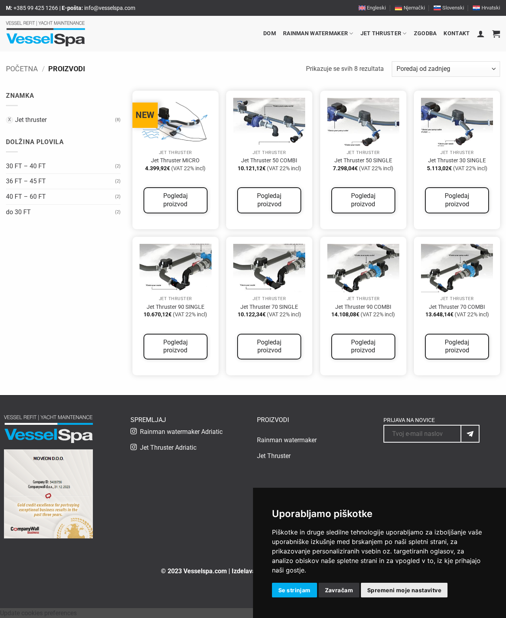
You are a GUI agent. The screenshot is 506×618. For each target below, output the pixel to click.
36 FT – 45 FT (26, 181)
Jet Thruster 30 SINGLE (457, 160)
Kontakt (457, 33)
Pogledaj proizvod (175, 200)
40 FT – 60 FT (26, 196)
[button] (481, 33)
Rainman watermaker (315, 33)
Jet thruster (381, 33)
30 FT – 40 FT (26, 166)
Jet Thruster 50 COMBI (269, 160)
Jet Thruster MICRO (175, 160)
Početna (22, 69)
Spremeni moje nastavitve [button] (404, 590)
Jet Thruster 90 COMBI (363, 307)
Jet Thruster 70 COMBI (457, 307)
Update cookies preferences (38, 613)
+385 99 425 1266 (35, 8)
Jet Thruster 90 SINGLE (175, 307)
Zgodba (425, 33)
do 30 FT (18, 212)
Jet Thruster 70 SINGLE (269, 307)
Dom (269, 33)
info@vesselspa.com (109, 8)
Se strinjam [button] (294, 590)
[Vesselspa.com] (45, 33)
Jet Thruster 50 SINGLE (363, 160)
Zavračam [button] (339, 590)
